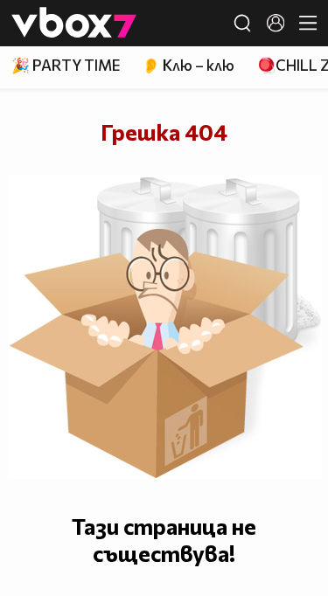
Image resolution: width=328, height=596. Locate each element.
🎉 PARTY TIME (65, 65)
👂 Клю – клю (188, 65)
